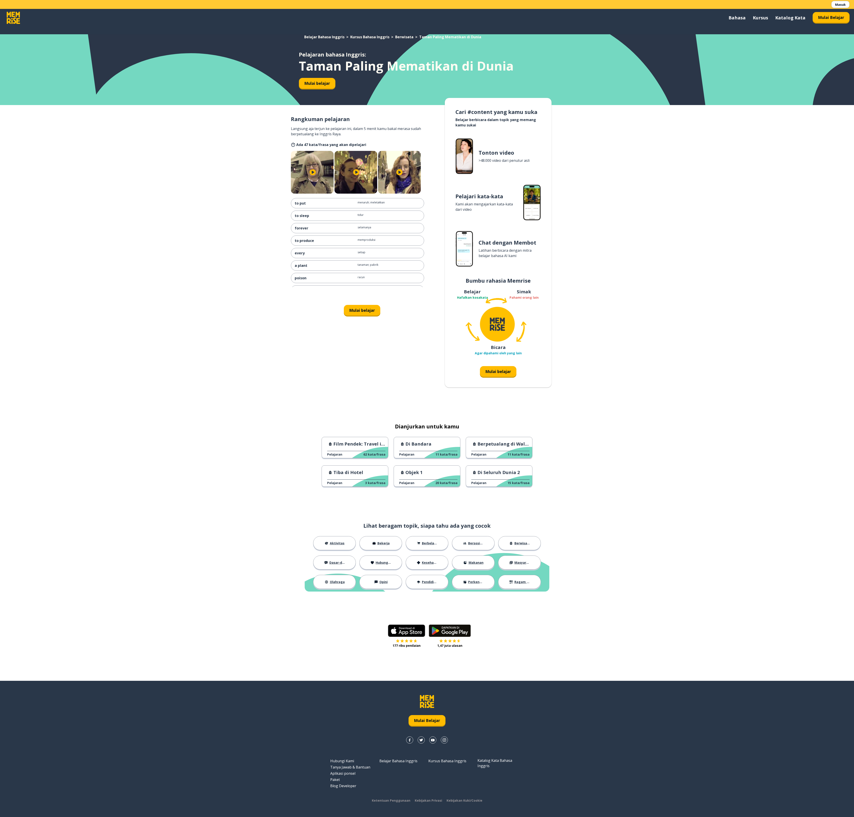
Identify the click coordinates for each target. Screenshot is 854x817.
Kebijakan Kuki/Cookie (464, 800)
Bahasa (737, 18)
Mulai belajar (317, 83)
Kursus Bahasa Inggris (369, 36)
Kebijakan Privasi (428, 800)
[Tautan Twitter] (421, 740)
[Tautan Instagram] (444, 740)
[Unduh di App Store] (406, 630)
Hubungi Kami (342, 760)
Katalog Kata (790, 18)
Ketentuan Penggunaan (391, 800)
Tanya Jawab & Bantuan (350, 767)
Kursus (760, 18)
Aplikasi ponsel (342, 773)
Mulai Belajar (831, 17)
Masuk (840, 4)
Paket (335, 779)
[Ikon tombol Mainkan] (312, 172)
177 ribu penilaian (407, 645)
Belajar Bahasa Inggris (324, 36)
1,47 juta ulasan (449, 645)
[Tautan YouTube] (432, 740)
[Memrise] (13, 18)
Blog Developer (343, 785)
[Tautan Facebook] (409, 740)
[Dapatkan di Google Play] (450, 630)
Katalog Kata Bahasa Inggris (494, 763)
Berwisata (404, 36)
